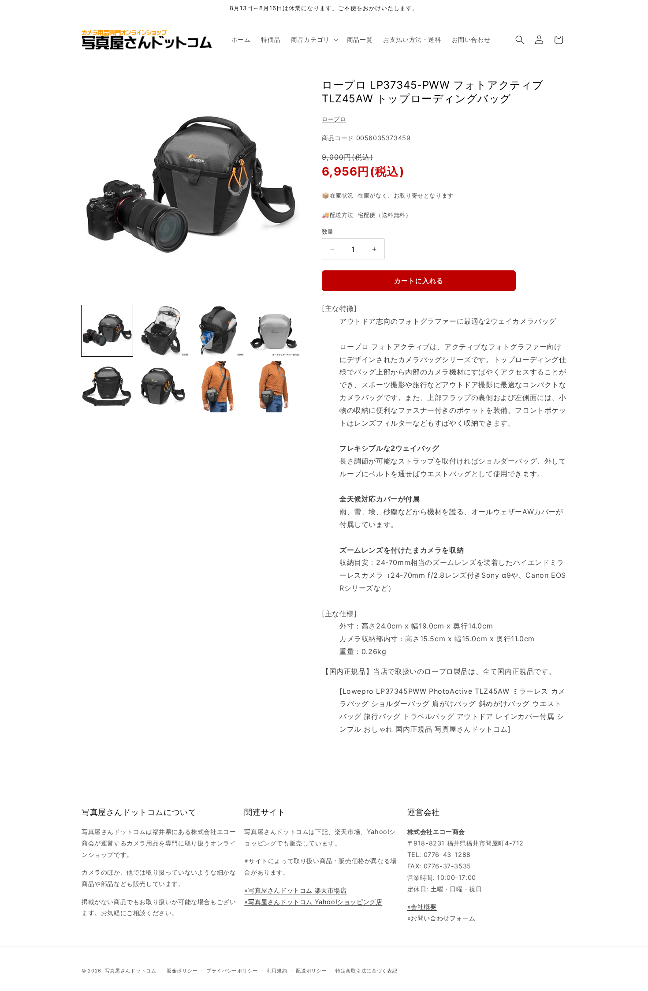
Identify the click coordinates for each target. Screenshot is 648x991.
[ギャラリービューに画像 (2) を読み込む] (162, 330)
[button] (314, 39)
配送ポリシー (311, 971)
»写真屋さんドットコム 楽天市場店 (295, 890)
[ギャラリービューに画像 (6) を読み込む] (162, 386)
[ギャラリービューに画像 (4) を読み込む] (274, 330)
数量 (328, 231)
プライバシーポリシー (232, 971)
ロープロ (334, 119)
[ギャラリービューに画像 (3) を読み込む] (218, 330)
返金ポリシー (182, 971)
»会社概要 (422, 906)
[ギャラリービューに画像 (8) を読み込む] (274, 386)
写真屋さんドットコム (130, 971)
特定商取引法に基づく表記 (366, 971)
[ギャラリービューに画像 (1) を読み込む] (107, 330)
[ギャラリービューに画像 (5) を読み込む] (107, 386)
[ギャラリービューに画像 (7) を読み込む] (218, 386)
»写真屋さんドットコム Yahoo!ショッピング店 (313, 901)
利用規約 (277, 971)
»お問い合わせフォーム (441, 918)
